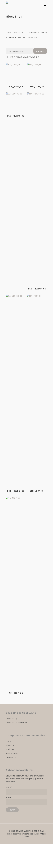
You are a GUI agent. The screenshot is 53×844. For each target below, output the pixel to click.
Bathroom (18, 32)
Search (40, 51)
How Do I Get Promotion (16, 722)
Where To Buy (12, 753)
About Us (10, 745)
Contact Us (11, 757)
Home (8, 32)
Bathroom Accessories (15, 37)
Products (10, 749)
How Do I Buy (11, 718)
